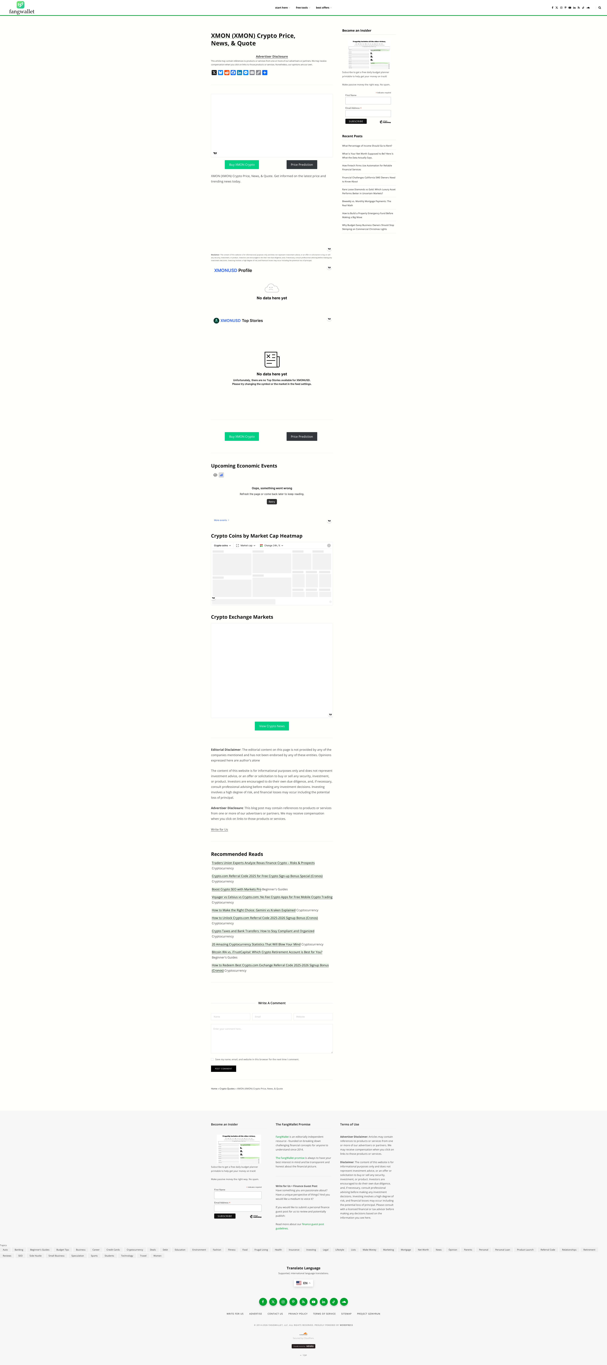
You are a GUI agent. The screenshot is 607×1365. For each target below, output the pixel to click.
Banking (19, 1249)
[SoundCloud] (344, 1302)
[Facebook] (233, 73)
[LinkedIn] (324, 1302)
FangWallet (282, 1136)
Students (109, 1255)
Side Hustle (36, 1255)
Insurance (294, 1249)
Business (81, 1249)
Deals (153, 1249)
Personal (483, 1249)
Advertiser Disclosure (272, 56)
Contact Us (275, 1313)
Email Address (353, 108)
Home (214, 1088)
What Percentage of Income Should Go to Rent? (367, 145)
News (439, 1249)
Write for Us (219, 829)
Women (157, 1255)
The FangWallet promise (290, 1158)
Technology (127, 1255)
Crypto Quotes (227, 1088)
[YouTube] (314, 1302)
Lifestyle (339, 1249)
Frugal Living (261, 1249)
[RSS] (303, 1302)
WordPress (346, 1325)
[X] (214, 73)
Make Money (369, 1249)
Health (278, 1249)
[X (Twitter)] (273, 1302)
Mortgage (406, 1249)
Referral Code (548, 1249)
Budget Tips (62, 1249)
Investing (311, 1249)
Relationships (569, 1249)
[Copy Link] (258, 73)
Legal (325, 1249)
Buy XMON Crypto (242, 165)
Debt (165, 1249)
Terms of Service (324, 1313)
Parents (468, 1249)
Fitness (232, 1249)
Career (96, 1249)
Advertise (255, 1313)
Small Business (56, 1255)
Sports (94, 1255)
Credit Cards (113, 1249)
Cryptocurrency (135, 1249)
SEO (20, 1255)
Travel (143, 1255)
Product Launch (525, 1249)
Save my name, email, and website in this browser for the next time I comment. (257, 1059)
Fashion (217, 1249)
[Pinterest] (293, 1302)
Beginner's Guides (39, 1249)
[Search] (598, 7)
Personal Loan (502, 1249)
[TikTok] (334, 1302)
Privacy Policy (298, 1313)
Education (180, 1249)
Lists (353, 1249)
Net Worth (423, 1249)
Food (245, 1249)
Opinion (453, 1249)
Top (304, 1355)
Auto (5, 1249)
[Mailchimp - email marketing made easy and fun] (385, 124)
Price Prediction (302, 165)
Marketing (388, 1249)
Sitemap (346, 1313)
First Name (350, 95)
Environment (199, 1249)
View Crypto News (272, 726)
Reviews (7, 1255)
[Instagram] (283, 1302)
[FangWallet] (22, 7)
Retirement (589, 1249)
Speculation (77, 1255)
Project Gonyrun (368, 1313)
